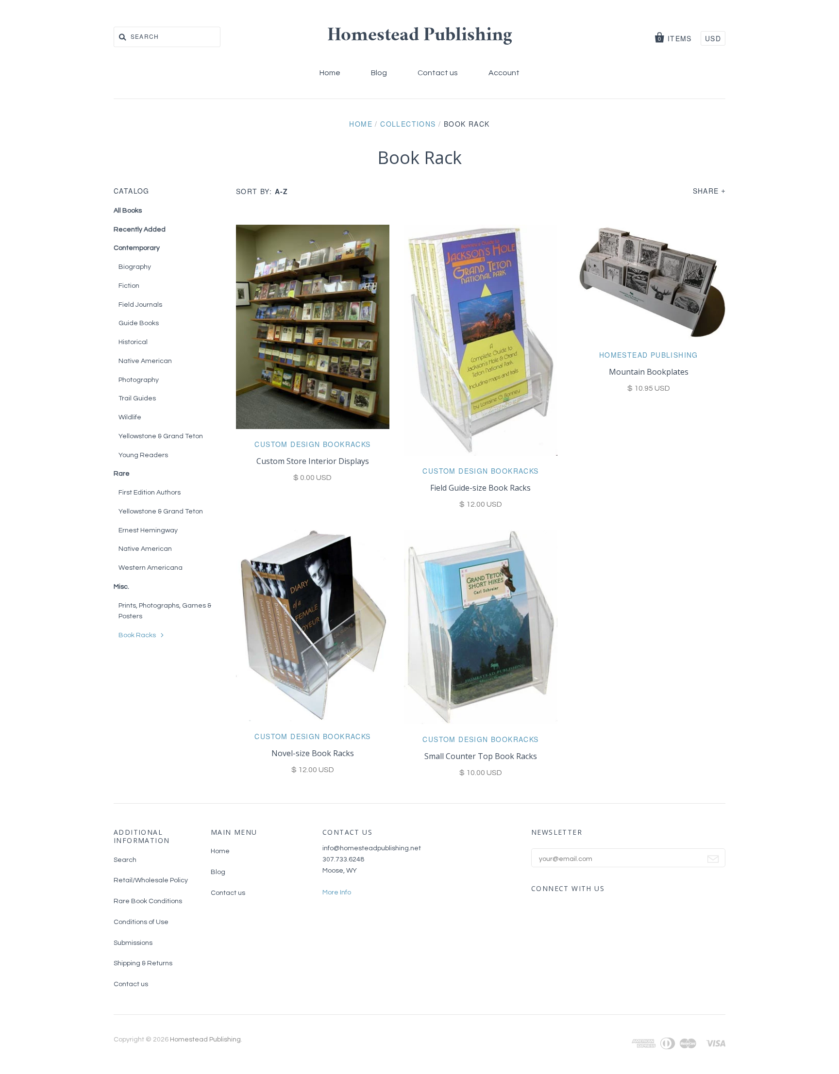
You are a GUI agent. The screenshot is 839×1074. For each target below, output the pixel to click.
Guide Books (138, 323)
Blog (379, 73)
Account (504, 73)
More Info (336, 892)
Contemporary (137, 248)
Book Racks (137, 635)
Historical (133, 342)
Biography (134, 267)
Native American (145, 361)
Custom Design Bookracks (312, 444)
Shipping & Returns (143, 963)
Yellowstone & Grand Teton (160, 436)
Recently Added (140, 229)
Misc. (121, 586)
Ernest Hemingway (148, 530)
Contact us (438, 73)
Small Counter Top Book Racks (480, 756)
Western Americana (150, 567)
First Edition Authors (149, 492)
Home (329, 73)
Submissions (133, 943)
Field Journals (140, 304)
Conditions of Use (141, 922)
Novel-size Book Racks (312, 753)
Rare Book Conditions (148, 901)
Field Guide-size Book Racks (480, 487)
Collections (408, 124)
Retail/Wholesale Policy (151, 880)
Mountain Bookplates (648, 371)
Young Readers (143, 455)
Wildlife (129, 417)
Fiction (128, 285)
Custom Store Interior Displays (312, 461)
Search (125, 860)
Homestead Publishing (419, 36)
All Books (128, 210)
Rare (122, 473)
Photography (138, 380)
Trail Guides (137, 398)
